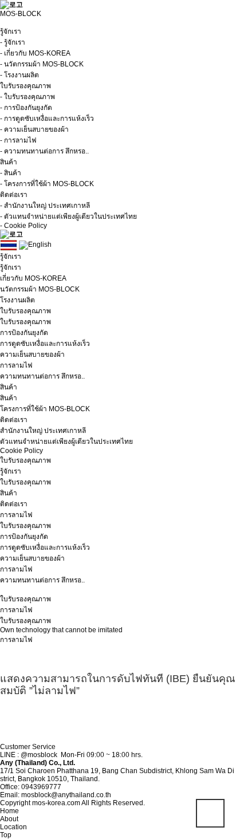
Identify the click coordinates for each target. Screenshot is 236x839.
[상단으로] (210, 813)
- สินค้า (10, 173)
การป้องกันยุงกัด (24, 537)
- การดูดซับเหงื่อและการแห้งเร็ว (47, 119)
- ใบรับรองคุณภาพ (27, 97)
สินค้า (8, 493)
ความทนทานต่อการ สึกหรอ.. (42, 580)
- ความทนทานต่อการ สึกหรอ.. (44, 151)
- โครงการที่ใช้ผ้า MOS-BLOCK (47, 184)
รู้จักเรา (10, 471)
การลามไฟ (16, 569)
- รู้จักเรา (12, 42)
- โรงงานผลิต (19, 75)
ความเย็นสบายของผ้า (32, 558)
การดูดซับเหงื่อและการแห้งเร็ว (45, 547)
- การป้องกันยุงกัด (26, 108)
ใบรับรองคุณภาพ (25, 482)
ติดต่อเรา (13, 504)
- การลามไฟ (18, 140)
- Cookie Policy (23, 226)
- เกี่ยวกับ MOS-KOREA (35, 53)
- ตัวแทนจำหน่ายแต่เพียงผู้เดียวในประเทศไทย (68, 216)
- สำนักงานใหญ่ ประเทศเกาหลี (45, 206)
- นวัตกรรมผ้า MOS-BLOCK (42, 64)
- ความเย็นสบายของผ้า (34, 129)
